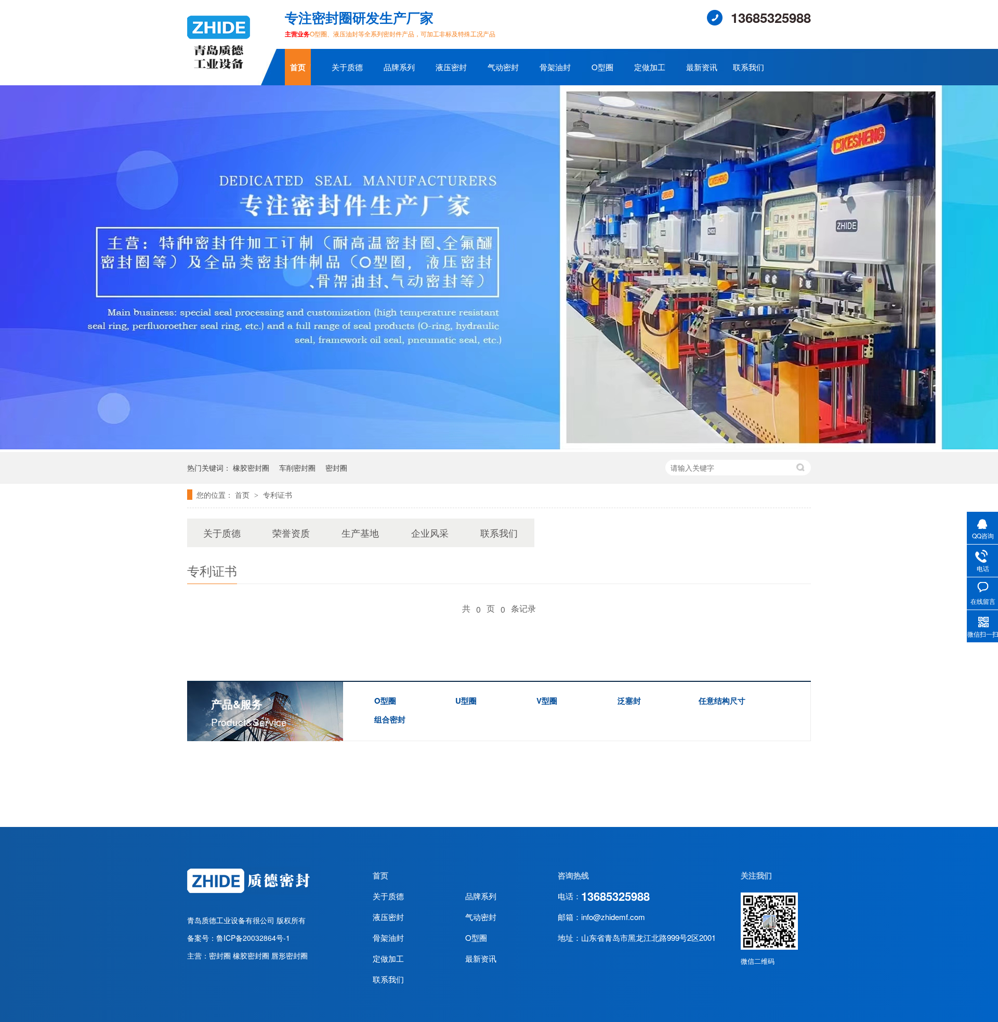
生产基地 (360, 532)
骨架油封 (555, 66)
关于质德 (347, 66)
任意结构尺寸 (722, 700)
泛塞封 (629, 700)
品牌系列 (399, 66)
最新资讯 (701, 66)
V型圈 (546, 700)
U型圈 (466, 700)
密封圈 (336, 467)
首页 (298, 67)
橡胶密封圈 (251, 467)
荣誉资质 (291, 532)
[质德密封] (248, 893)
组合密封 (389, 719)
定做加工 (649, 66)
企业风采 (430, 532)
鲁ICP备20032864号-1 (253, 938)
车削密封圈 (297, 467)
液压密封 (451, 66)
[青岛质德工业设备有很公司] (218, 72)
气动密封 (503, 66)
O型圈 (602, 66)
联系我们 (748, 66)
